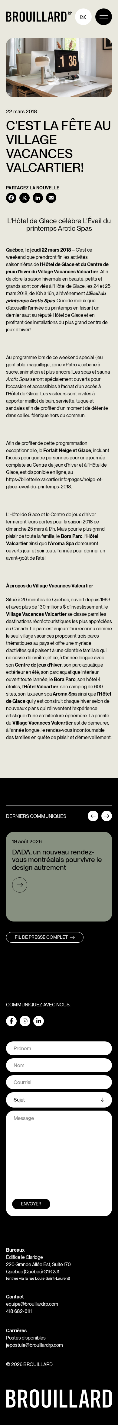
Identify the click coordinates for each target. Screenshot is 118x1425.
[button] (93, 818)
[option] (59, 877)
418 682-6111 (19, 1311)
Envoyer (31, 1204)
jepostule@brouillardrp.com (34, 1345)
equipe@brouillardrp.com (32, 1304)
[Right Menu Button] (103, 16)
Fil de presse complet (41, 937)
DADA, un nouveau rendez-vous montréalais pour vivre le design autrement (57, 860)
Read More (19, 885)
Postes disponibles (26, 1338)
